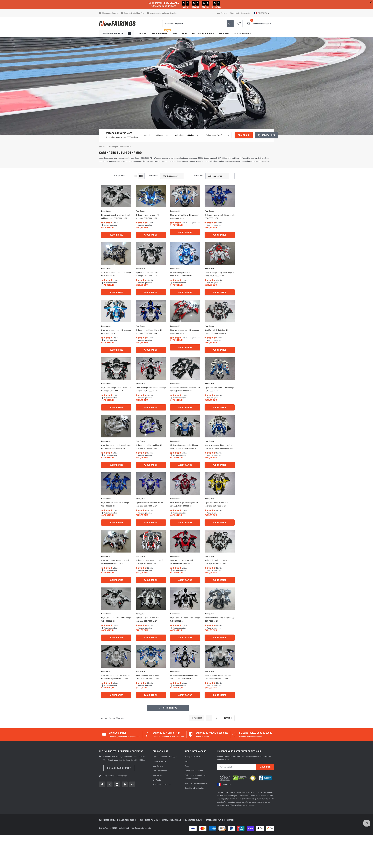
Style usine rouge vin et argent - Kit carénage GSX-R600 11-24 (184, 504)
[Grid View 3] (135, 176)
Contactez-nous (242, 33)
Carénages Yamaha (149, 820)
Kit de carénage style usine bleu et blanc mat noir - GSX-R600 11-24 (184, 446)
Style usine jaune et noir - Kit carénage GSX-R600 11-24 (216, 504)
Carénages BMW (213, 820)
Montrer (153, 176)
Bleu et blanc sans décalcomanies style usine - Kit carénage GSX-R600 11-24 (219, 447)
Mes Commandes (160, 771)
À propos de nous (192, 757)
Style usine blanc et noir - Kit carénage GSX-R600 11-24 (147, 619)
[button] (262, 13)
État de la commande (162, 785)
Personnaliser (160, 33)
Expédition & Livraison (194, 771)
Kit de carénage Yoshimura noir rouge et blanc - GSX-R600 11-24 (151, 389)
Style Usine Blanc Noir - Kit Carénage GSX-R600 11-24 (116, 619)
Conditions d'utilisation (194, 788)
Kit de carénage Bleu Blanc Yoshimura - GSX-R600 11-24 (181, 274)
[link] (239, 23)
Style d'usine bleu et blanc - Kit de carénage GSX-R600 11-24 (149, 504)
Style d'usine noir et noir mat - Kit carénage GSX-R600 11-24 (218, 561)
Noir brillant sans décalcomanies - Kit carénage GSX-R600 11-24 (185, 389)
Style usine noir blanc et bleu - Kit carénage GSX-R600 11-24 (149, 446)
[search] (230, 23)
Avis (175, 33)
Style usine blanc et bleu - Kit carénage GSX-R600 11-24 (147, 216)
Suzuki (108, 211)
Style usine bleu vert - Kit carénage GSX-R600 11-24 (115, 504)
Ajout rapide (116, 234)
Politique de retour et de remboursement (195, 777)
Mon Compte (158, 766)
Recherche (243, 135)
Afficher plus (169, 707)
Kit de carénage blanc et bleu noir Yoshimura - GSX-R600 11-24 (218, 677)
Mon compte (222, 13)
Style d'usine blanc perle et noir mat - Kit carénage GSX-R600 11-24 (116, 446)
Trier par (198, 176)
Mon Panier (157, 775)
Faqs (184, 33)
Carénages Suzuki (128, 820)
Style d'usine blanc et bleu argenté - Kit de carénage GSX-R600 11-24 (115, 677)
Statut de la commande (240, 13)
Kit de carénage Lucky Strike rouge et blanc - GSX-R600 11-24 (219, 274)
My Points (224, 33)
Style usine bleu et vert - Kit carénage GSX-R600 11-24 (220, 216)
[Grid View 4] (141, 176)
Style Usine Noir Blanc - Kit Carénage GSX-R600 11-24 (185, 619)
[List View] (129, 176)
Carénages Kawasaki (172, 820)
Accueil (143, 33)
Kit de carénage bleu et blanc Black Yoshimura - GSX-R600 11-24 (184, 677)
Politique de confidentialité (196, 783)
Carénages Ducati (193, 820)
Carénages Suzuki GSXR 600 (121, 147)
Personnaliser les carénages (164, 757)
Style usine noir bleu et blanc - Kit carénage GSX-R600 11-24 (149, 331)
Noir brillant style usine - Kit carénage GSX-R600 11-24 (220, 619)
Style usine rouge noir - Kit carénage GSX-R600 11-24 (184, 331)
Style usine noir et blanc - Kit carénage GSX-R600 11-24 (147, 274)
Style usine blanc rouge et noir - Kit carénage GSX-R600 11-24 (150, 561)
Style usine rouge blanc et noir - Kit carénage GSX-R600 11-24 (115, 561)
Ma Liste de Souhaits (203, 33)
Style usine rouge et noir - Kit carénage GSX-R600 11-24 (181, 561)
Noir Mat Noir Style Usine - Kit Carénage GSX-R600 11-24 (216, 331)
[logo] (117, 23)
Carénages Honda (107, 820)
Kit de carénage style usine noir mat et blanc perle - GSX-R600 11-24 (115, 216)
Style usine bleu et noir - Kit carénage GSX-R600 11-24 (116, 331)
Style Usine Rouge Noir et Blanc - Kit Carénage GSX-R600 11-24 (116, 389)
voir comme (119, 176)
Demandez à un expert (119, 768)
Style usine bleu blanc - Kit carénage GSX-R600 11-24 (184, 216)
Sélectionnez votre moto (119, 133)
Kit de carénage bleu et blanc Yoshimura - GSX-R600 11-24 (147, 677)
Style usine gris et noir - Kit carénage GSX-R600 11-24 (116, 274)
